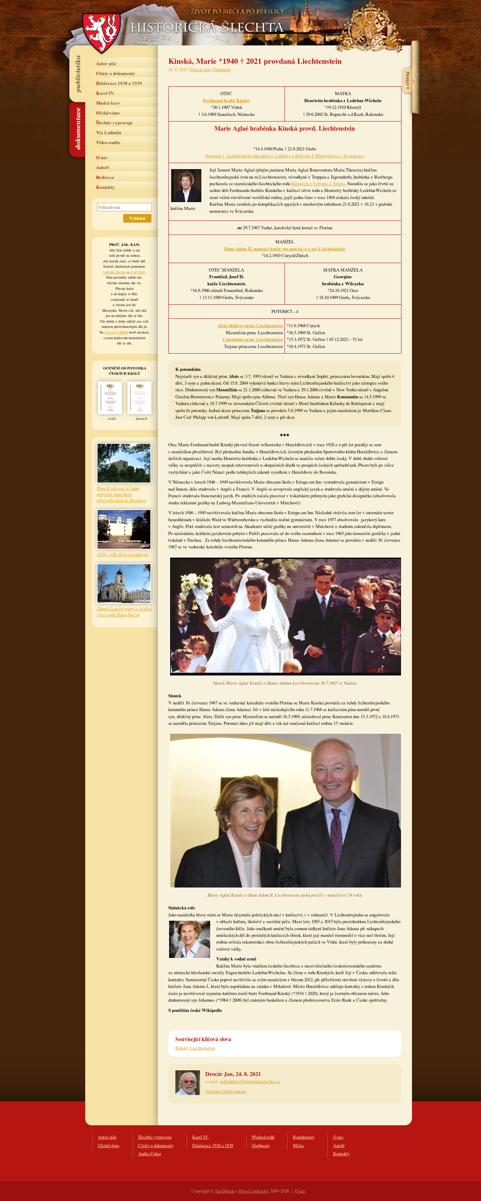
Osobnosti (222, 69)
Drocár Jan (200, 69)
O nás (101, 157)
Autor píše (106, 63)
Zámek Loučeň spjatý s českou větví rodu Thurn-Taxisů (124, 611)
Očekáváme (108, 112)
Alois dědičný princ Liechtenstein (250, 325)
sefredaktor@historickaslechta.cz (250, 1081)
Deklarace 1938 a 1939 (119, 83)
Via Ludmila (108, 132)
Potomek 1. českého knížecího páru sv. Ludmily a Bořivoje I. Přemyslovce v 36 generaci (284, 156)
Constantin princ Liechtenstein (253, 339)
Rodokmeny (303, 1137)
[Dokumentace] (77, 129)
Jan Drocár (225, 1191)
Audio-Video (149, 1153)
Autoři (102, 167)
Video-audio (108, 142)
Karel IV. (105, 92)
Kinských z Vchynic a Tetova (318, 183)
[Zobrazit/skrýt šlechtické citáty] (407, 63)
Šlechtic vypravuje (114, 122)
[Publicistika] (77, 73)
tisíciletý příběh (116, 332)
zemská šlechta (114, 271)
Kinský (181, 1048)
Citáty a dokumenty (115, 73)
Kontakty (105, 186)
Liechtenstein (202, 1048)
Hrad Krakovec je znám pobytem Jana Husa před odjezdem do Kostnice (121, 494)
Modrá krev (108, 102)
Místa (298, 1145)
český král (137, 271)
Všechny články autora (225, 1091)
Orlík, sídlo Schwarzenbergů (122, 554)
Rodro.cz (105, 177)
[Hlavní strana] (206, 17)
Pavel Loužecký (253, 1191)
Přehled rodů (263, 1137)
